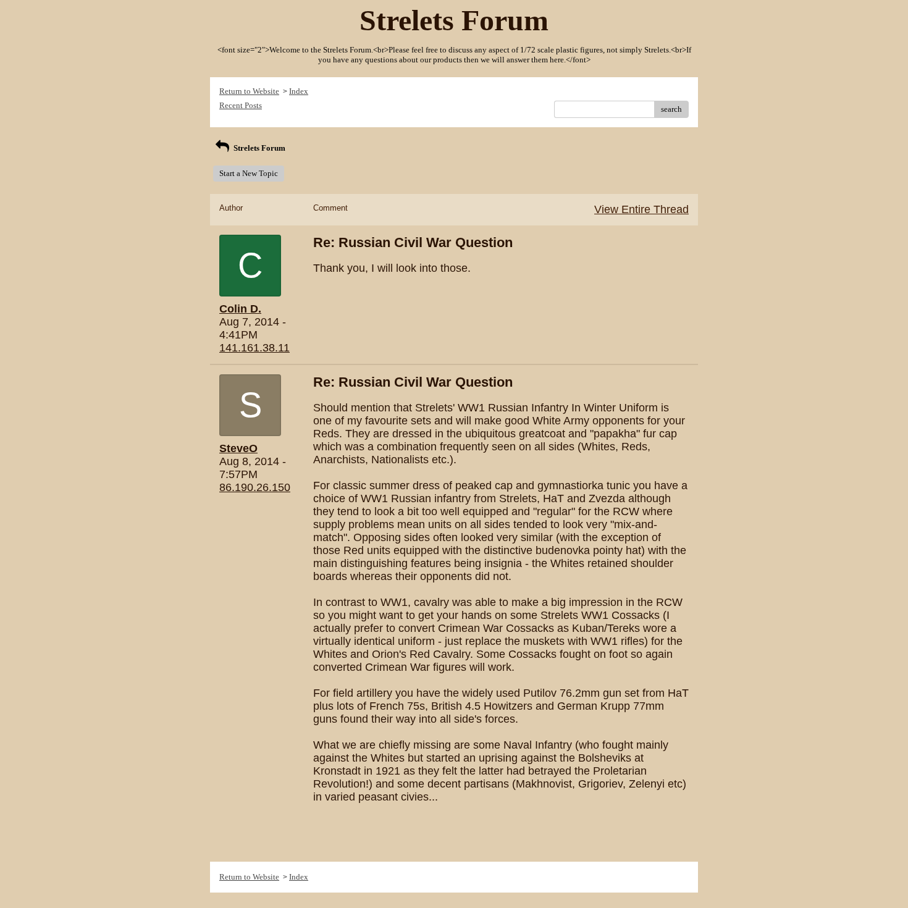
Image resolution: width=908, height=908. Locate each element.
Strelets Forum (258, 148)
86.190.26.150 (254, 487)
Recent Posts (240, 105)
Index (298, 91)
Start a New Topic (248, 173)
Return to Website (249, 91)
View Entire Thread (641, 209)
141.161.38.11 (254, 348)
